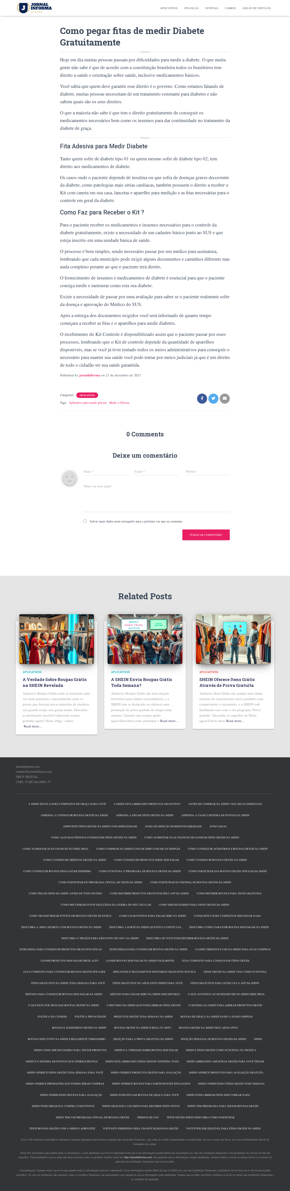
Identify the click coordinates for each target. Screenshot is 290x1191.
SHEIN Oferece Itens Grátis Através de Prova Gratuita (227, 682)
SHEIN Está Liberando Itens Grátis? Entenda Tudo (142, 1061)
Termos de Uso (148, 1117)
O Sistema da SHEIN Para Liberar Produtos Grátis (225, 1005)
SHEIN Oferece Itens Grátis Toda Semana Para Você (65, 1072)
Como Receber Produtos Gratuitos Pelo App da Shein (149, 893)
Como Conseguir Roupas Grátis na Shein (217, 859)
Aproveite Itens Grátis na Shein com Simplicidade (100, 826)
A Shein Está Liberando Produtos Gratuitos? (147, 804)
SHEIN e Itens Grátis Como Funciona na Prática (221, 1050)
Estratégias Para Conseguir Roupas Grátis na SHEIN (149, 949)
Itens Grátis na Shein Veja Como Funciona (235, 971)
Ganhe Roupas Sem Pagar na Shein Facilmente (140, 960)
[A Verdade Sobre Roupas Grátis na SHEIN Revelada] (56, 638)
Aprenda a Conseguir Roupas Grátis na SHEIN (74, 815)
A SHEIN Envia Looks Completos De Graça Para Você (67, 804)
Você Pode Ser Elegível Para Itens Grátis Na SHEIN (223, 1128)
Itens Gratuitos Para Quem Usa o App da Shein (224, 983)
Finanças (191, 8)
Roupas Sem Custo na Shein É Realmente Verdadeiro (67, 1039)
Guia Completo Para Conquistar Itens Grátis (215, 960)
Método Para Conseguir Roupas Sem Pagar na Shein (63, 994)
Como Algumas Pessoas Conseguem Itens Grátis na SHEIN (94, 837)
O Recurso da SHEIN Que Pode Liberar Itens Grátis (144, 1005)
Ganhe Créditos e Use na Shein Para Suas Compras (233, 949)
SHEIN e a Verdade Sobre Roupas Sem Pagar (146, 1050)
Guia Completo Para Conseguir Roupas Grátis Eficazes (64, 971)
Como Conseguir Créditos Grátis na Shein (74, 859)
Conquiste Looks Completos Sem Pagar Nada (227, 915)
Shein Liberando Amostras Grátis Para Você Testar (225, 1061)
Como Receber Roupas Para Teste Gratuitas (229, 893)
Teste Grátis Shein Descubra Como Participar (200, 1117)
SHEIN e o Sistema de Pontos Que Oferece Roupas (62, 1061)
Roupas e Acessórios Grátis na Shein (79, 1027)
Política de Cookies (52, 1016)
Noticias (211, 8)
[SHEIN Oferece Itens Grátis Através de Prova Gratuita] (233, 638)
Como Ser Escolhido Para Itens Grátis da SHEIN (194, 904)
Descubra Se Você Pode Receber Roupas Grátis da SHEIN (187, 938)
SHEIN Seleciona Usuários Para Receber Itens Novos (141, 1106)
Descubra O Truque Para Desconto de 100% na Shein (100, 938)
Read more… (33, 726)
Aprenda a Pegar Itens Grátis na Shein (145, 815)
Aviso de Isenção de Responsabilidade (173, 826)
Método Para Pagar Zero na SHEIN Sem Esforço (145, 994)
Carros (230, 8)
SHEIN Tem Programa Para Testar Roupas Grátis (223, 1106)
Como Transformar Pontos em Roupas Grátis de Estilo (70, 915)
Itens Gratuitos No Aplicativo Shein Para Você (148, 983)
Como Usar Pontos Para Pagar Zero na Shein (152, 915)
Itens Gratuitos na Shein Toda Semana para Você (68, 983)
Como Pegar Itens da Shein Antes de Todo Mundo (65, 893)
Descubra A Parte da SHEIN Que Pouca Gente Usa (145, 927)
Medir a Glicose (119, 402)
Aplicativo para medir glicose (88, 402)
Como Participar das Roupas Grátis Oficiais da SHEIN (227, 871)
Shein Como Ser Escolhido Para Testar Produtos (70, 1050)
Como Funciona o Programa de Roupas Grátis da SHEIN (140, 871)
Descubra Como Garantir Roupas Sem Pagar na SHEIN (229, 927)
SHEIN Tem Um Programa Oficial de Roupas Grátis (92, 1117)
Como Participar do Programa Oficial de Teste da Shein (100, 882)
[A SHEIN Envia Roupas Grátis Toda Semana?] (145, 638)
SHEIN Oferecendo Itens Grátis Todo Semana (231, 1083)
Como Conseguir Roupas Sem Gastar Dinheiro (57, 871)
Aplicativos (169, 8)
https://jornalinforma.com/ (138, 1157)
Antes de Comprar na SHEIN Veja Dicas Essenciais (225, 804)
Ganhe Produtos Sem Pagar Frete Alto (69, 960)
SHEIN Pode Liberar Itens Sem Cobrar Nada (218, 1095)
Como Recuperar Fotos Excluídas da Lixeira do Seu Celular (106, 904)
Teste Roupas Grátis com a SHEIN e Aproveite (62, 1128)
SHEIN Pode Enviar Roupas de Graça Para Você (144, 1095)
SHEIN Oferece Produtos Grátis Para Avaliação (146, 1072)
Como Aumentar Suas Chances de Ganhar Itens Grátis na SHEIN (191, 837)
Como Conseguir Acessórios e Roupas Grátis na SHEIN (228, 848)
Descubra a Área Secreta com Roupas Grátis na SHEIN (61, 927)
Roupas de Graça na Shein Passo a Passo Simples (217, 1016)
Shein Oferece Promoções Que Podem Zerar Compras (65, 1083)
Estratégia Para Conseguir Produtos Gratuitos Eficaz (60, 949)
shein (258, 1039)
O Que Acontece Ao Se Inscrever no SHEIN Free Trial (226, 994)
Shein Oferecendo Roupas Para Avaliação (71, 1095)
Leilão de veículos (257, 8)
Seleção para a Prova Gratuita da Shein (143, 1039)
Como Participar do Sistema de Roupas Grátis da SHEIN (190, 882)
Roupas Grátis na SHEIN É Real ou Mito (142, 1027)
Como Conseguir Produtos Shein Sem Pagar (146, 859)
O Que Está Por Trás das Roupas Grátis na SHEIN (63, 1005)
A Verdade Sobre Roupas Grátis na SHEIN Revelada (55, 682)
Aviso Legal (218, 826)
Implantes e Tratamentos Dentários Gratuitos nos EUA (154, 971)
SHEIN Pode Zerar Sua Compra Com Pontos (63, 1106)
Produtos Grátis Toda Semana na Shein (143, 1016)
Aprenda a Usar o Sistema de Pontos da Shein (215, 815)
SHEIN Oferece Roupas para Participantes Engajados (151, 1083)
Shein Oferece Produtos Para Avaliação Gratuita (226, 1072)
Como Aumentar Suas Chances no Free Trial (55, 848)
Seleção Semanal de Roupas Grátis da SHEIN (213, 1039)
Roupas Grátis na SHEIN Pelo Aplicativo (208, 1027)
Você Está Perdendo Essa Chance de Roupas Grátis (140, 1128)
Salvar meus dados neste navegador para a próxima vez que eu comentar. (136, 521)
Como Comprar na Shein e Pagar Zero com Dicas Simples (138, 848)
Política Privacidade (90, 1016)
